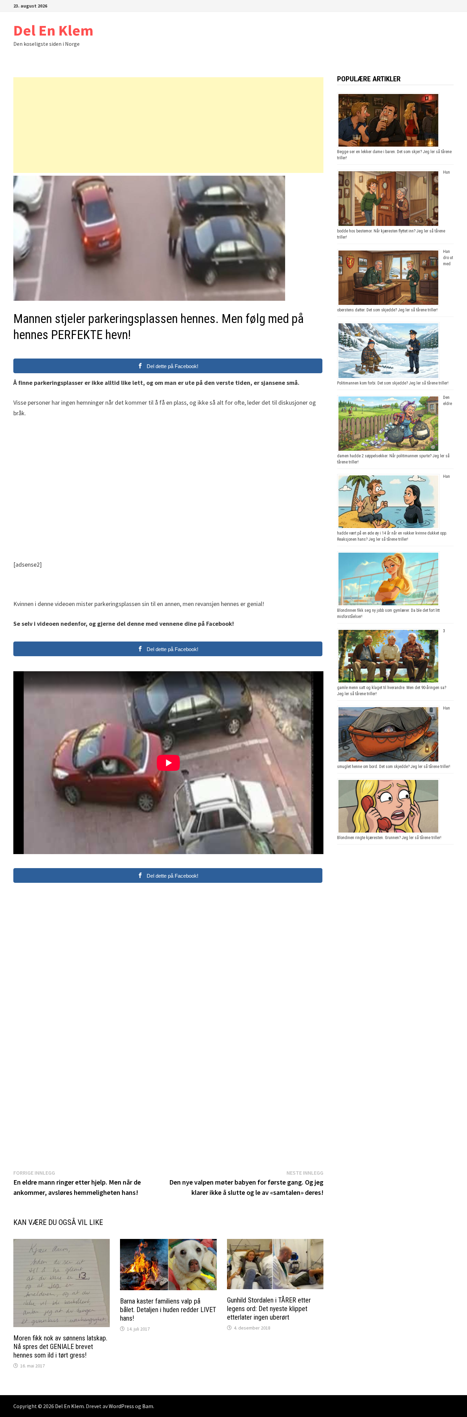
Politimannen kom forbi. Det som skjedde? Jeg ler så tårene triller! (393, 383)
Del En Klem (53, 30)
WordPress (121, 1406)
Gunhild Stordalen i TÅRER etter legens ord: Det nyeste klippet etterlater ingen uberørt (269, 1308)
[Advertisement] (168, 125)
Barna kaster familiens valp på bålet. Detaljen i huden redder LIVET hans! (168, 1309)
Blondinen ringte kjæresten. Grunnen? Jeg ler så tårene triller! (389, 837)
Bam (147, 1406)
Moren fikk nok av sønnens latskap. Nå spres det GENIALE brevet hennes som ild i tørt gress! (60, 1346)
